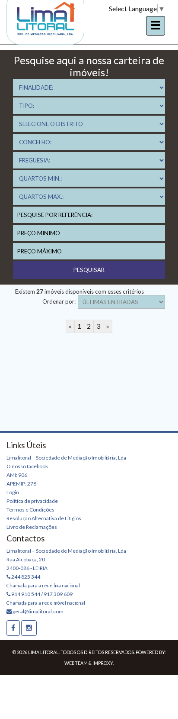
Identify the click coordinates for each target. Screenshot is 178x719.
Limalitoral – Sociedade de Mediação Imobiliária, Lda (66, 457)
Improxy (102, 663)
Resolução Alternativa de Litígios (43, 518)
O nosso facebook (27, 466)
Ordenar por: (59, 301)
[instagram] (29, 628)
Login (12, 492)
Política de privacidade (32, 501)
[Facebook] (13, 628)
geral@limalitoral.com (38, 611)
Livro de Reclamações (31, 527)
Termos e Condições (30, 509)
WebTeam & (78, 663)
